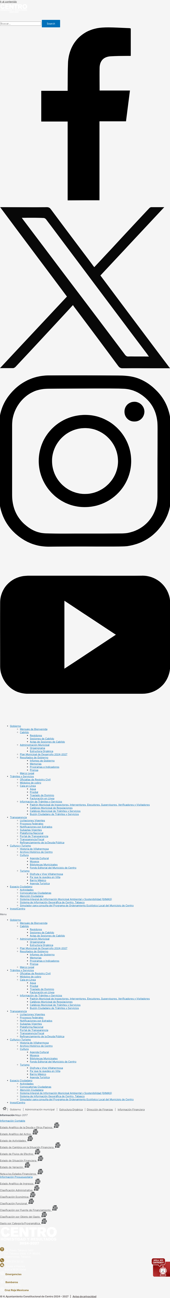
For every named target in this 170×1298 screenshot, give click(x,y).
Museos (34, 861)
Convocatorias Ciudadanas (35, 892)
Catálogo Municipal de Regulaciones (51, 807)
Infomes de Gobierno (42, 760)
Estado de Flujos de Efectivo (17, 1153)
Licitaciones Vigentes (32, 820)
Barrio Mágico (38, 880)
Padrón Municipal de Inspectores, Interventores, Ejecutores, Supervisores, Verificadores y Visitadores (90, 804)
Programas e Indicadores (44, 766)
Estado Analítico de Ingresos (17, 1183)
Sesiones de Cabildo (42, 738)
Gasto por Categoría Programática (20, 1223)
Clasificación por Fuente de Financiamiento (26, 1210)
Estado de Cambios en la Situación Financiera (27, 1147)
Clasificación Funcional (14, 1203)
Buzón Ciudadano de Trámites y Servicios (54, 814)
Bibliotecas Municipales (44, 864)
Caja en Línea (28, 785)
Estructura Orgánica (41, 751)
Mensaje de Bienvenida (33, 729)
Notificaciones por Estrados (36, 826)
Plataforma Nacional (31, 833)
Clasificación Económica (15, 1196)
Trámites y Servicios (22, 776)
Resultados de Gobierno (34, 757)
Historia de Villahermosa (34, 848)
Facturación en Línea (42, 798)
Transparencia (18, 817)
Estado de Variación (12, 1167)
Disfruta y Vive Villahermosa (46, 874)
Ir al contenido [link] (8, 1)
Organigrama (37, 748)
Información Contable (12, 1120)
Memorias (36, 763)
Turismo (25, 870)
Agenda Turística (40, 883)
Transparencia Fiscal (32, 839)
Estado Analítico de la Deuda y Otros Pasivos (27, 1127)
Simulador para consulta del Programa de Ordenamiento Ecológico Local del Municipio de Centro (77, 905)
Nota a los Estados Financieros (18, 1173)
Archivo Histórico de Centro (36, 852)
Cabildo (24, 732)
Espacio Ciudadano (21, 886)
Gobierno (15, 726)
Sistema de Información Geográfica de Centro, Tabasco (52, 902)
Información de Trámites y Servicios (41, 801)
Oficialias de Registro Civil (35, 779)
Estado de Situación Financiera (19, 1160)
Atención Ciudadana (31, 896)
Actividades (27, 889)
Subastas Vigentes (31, 829)
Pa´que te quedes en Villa (45, 877)
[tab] (85, 1120)
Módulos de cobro (30, 782)
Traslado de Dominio (42, 795)
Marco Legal (27, 773)
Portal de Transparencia (34, 836)
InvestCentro (17, 908)
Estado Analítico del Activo (16, 1134)
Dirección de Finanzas (100, 1109)
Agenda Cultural (39, 858)
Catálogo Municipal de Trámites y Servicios (55, 811)
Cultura (24, 855)
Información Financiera (131, 1109)
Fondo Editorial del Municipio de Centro (53, 867)
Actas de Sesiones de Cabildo (47, 741)
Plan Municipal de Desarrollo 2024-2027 (43, 754)
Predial (34, 792)
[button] (85, 914)
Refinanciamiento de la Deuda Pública (42, 842)
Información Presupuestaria (16, 1177)
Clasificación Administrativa (17, 1190)
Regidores (36, 735)
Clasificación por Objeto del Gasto (20, 1216)
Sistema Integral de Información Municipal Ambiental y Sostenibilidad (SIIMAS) (66, 899)
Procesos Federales (31, 823)
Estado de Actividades (13, 1140)
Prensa (34, 770)
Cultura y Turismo (20, 845)
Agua (33, 789)
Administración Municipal (34, 744)
